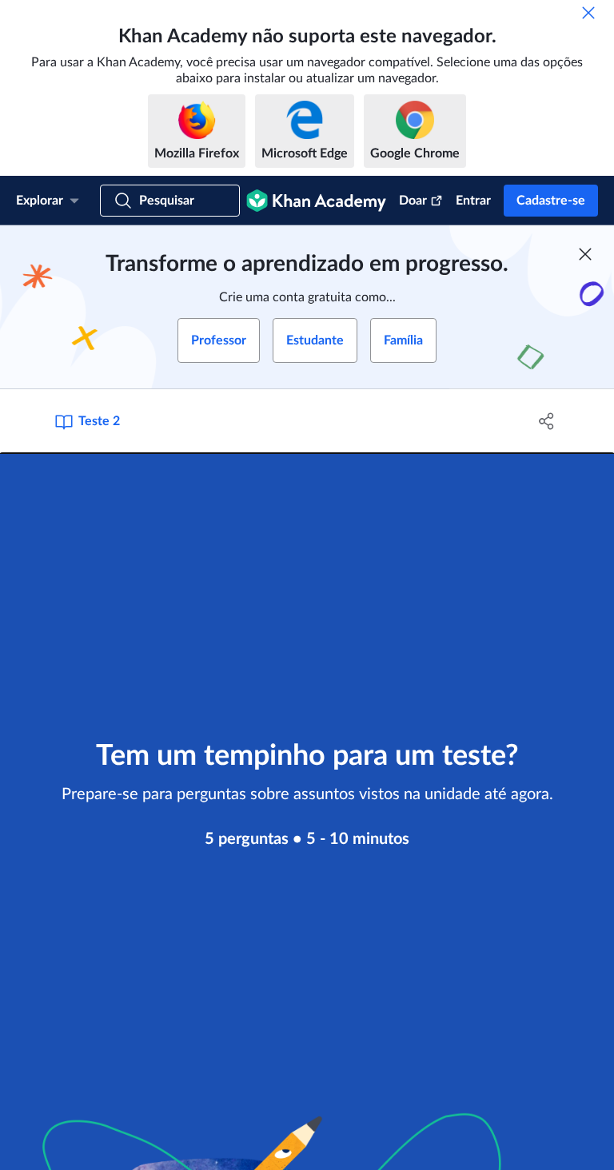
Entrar (473, 200)
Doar (413, 200)
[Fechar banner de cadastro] (585, 254)
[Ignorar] (588, 13)
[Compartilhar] (547, 421)
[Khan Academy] (316, 201)
